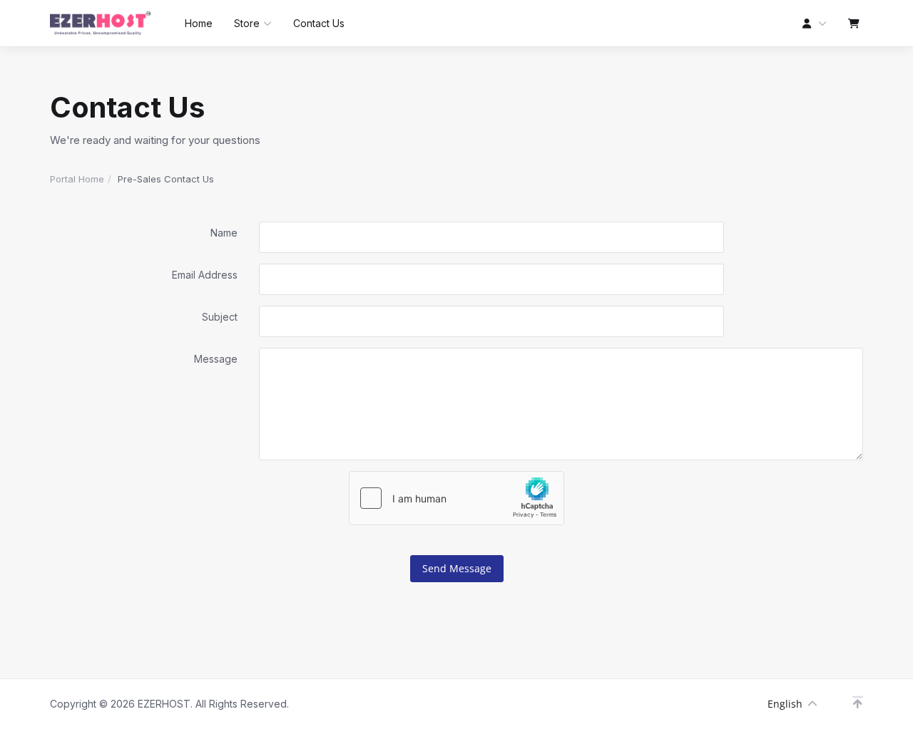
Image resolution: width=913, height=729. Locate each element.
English (784, 703)
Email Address (205, 275)
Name (224, 233)
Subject (220, 317)
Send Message (456, 568)
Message (216, 359)
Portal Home (77, 179)
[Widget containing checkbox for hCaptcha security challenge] (456, 498)
